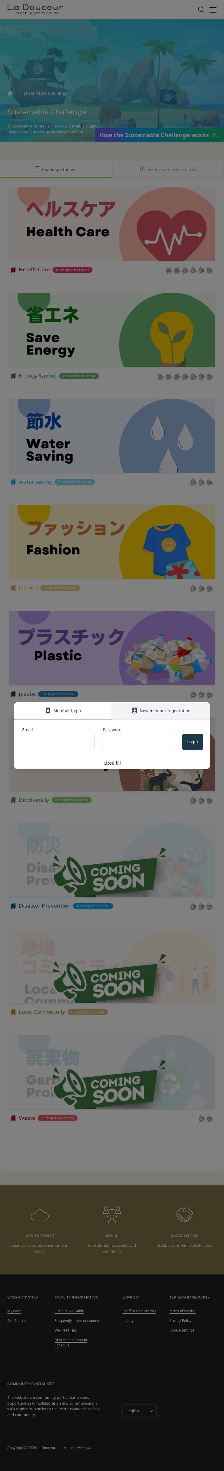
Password (112, 729)
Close (109, 763)
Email (27, 729)
